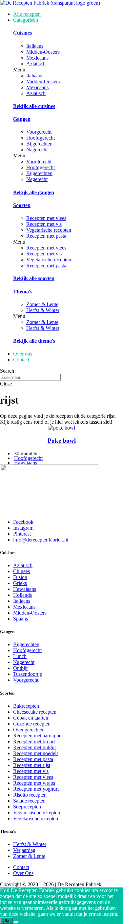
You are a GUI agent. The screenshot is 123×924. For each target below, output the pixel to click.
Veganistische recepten (36, 812)
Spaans (20, 618)
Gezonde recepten (32, 723)
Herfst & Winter (42, 310)
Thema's (22, 291)
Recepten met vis (44, 224)
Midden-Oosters (43, 52)
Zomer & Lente (42, 304)
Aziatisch (36, 63)
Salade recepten (29, 801)
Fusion (20, 577)
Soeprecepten (27, 806)
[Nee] (15, 922)
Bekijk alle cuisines (34, 106)
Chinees (21, 571)
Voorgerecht (38, 132)
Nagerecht (37, 149)
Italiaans (34, 46)
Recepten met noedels (35, 753)
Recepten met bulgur (34, 747)
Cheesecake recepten (34, 712)
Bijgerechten (39, 143)
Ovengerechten (29, 729)
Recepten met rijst (31, 765)
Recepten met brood (34, 741)
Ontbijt (20, 668)
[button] (68, 70)
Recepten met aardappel (38, 735)
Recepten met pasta (46, 236)
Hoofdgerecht (40, 138)
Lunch (20, 656)
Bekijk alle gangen (33, 192)
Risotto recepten (30, 795)
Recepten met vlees (46, 218)
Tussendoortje (27, 674)
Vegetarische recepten (48, 230)
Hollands (22, 595)
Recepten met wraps (34, 783)
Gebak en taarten (30, 718)
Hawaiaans (25, 462)
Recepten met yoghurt (36, 789)
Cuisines (22, 33)
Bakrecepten (26, 706)
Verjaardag (24, 850)
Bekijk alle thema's (34, 341)
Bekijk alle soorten (33, 278)
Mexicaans (37, 58)
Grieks (20, 583)
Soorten (22, 205)
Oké (6, 920)
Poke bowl (62, 440)
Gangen (22, 119)
